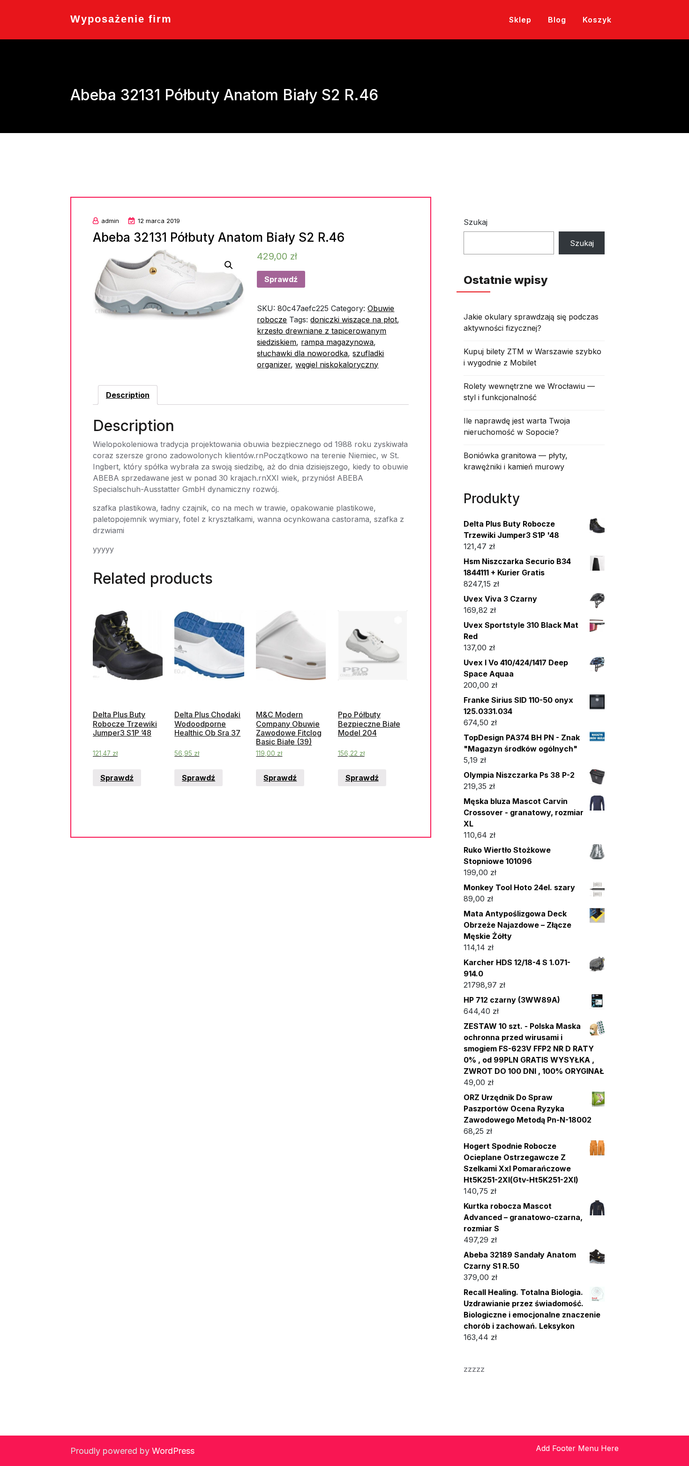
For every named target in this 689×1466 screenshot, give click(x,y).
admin (110, 220)
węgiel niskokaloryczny (336, 364)
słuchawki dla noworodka (302, 353)
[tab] (127, 395)
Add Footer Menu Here (577, 1448)
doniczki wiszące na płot (353, 319)
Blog (557, 19)
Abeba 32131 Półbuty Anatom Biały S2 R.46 (218, 237)
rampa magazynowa (337, 342)
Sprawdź (281, 279)
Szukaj (475, 222)
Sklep (520, 19)
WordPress (173, 1451)
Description (128, 395)
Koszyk (597, 19)
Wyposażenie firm (121, 19)
